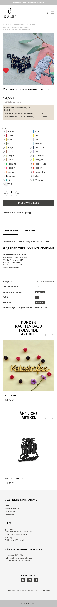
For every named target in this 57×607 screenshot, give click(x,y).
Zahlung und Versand (14, 540)
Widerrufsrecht (12, 508)
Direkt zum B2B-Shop (14, 555)
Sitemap (8, 537)
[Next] (52, 335)
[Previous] (45, 335)
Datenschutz (10, 511)
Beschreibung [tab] (10, 230)
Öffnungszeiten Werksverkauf (19, 531)
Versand (18, 102)
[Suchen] (47, 13)
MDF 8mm (39, 302)
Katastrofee (10, 395)
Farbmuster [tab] (30, 230)
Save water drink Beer (15, 479)
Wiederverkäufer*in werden (17, 560)
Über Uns (9, 529)
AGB (7, 505)
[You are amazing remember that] (28, 59)
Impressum (10, 514)
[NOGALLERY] (10, 13)
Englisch (40, 292)
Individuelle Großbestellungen (18, 558)
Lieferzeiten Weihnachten (16, 534)
